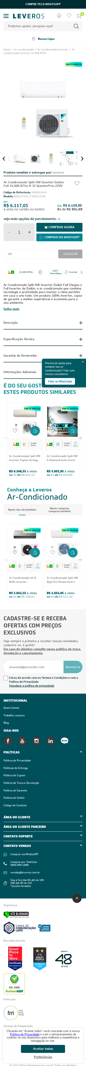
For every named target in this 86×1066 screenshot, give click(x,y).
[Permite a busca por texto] (76, 26)
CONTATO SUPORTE (18, 836)
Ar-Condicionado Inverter (53, 49)
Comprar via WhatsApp (62, 237)
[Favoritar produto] (15, 430)
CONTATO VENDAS (17, 845)
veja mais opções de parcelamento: (30, 219)
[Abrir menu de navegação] (6, 16)
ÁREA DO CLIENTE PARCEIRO (25, 826)
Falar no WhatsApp (60, 381)
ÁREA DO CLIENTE (17, 817)
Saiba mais (11, 308)
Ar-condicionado (24, 49)
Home (7, 49)
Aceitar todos (43, 1049)
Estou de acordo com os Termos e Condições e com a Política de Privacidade (43, 680)
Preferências (43, 1057)
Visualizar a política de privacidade (31, 686)
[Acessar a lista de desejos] (69, 16)
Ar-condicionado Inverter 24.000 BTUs (40, 51)
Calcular (70, 254)
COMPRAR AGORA (62, 227)
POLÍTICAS (12, 752)
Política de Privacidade (24, 1034)
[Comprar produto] (35, 431)
